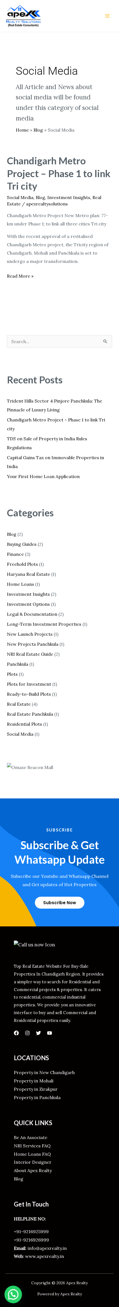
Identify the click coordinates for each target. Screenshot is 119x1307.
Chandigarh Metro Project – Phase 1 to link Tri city (58, 173)
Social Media (20, 197)
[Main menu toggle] (107, 16)
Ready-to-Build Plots (29, 694)
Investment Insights (68, 197)
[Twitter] (38, 1032)
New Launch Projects (30, 634)
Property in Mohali (33, 1081)
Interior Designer (32, 1162)
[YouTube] (49, 1032)
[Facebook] (16, 1032)
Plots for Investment (29, 684)
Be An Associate (30, 1137)
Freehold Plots (22, 564)
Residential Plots (24, 724)
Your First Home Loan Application (43, 476)
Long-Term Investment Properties (44, 624)
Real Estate (19, 704)
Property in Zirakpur (36, 1089)
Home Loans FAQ (32, 1154)
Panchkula (17, 664)
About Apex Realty (33, 1170)
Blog (40, 197)
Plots (12, 674)
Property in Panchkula (37, 1097)
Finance (15, 554)
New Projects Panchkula (32, 644)
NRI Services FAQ (32, 1145)
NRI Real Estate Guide (30, 654)
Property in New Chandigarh (44, 1072)
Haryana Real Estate (28, 574)
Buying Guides (22, 544)
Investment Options (28, 604)
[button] (12, 1294)
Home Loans (20, 584)
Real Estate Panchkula (30, 714)
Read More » (20, 275)
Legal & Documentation (32, 614)
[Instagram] (27, 1032)
